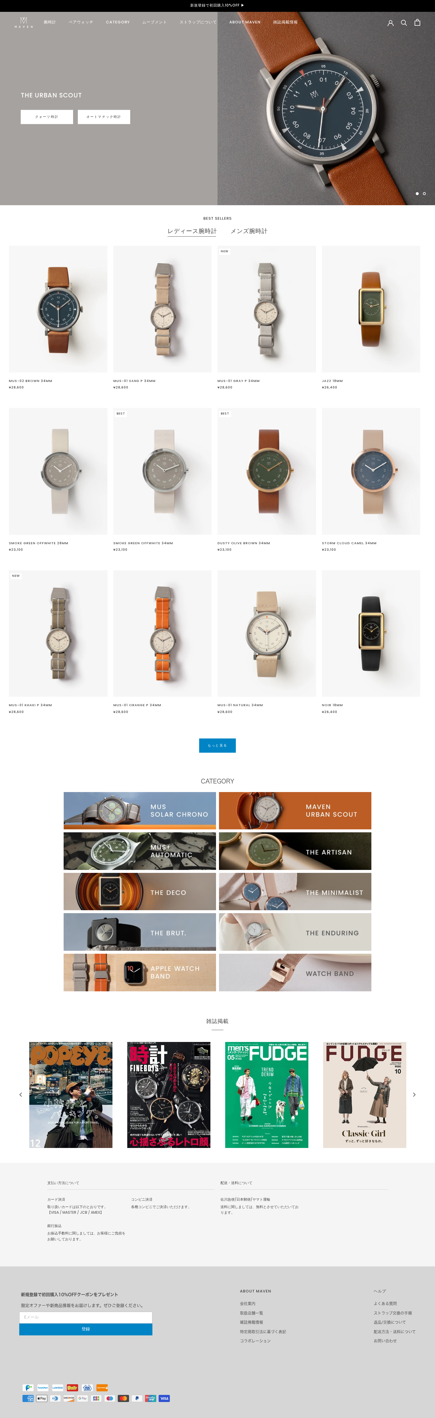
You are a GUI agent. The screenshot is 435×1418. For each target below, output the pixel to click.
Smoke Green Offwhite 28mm (38, 543)
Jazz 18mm (332, 381)
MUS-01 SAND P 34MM (134, 381)
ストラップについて (198, 22)
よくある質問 (385, 1303)
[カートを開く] (417, 22)
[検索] (404, 22)
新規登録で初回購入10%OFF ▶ (217, 6)
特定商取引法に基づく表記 (263, 1332)
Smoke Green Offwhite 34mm (143, 543)
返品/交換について (390, 1322)
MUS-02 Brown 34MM (30, 381)
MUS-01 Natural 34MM (240, 705)
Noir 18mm (332, 705)
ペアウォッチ (81, 22)
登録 (86, 1329)
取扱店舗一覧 (251, 1313)
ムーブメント (154, 22)
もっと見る (39, 123)
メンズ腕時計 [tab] (249, 232)
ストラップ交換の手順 (393, 1313)
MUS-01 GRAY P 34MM (239, 381)
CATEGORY (118, 22)
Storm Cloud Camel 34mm (349, 543)
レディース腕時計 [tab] (192, 232)
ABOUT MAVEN (245, 22)
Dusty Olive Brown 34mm (244, 543)
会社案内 (247, 1303)
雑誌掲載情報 (285, 22)
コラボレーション (255, 1341)
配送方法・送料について (395, 1332)
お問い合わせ (385, 1341)
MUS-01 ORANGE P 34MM (137, 705)
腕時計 (50, 22)
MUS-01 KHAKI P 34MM (30, 705)
